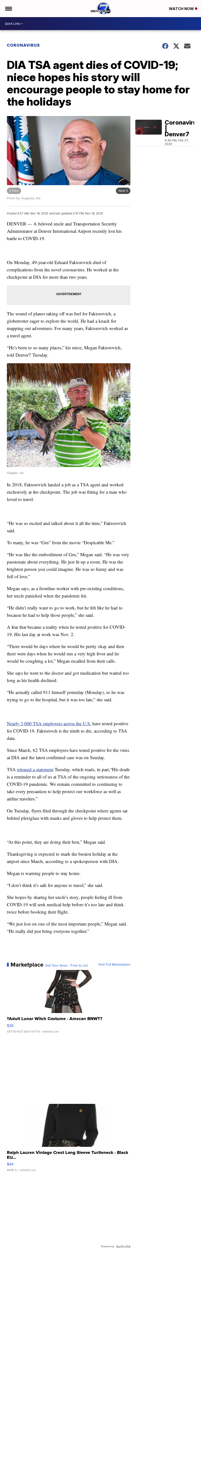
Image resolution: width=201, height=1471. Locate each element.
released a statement (35, 769)
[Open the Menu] (8, 8)
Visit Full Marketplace (114, 964)
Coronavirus (23, 45)
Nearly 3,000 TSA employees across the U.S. (49, 723)
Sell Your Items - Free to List (66, 965)
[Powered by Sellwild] (123, 1246)
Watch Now (182, 8)
